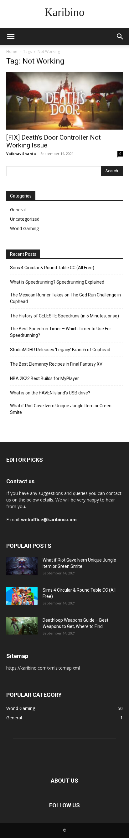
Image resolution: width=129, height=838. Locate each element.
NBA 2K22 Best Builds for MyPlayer (44, 378)
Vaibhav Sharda (21, 153)
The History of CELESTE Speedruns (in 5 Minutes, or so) (64, 315)
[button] (11, 36)
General (18, 210)
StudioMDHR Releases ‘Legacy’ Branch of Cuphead (60, 349)
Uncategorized (24, 219)
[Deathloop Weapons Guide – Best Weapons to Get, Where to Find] (22, 626)
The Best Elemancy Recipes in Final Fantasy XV (56, 364)
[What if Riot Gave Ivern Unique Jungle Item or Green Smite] (22, 566)
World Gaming (24, 228)
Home (11, 51)
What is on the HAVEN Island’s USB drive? (50, 392)
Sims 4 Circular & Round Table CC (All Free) (52, 267)
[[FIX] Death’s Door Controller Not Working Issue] (64, 101)
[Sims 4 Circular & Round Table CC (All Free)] (22, 596)
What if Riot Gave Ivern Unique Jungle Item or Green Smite (60, 409)
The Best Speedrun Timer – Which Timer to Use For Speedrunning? (60, 332)
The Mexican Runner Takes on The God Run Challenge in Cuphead (65, 298)
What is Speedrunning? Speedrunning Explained (57, 282)
